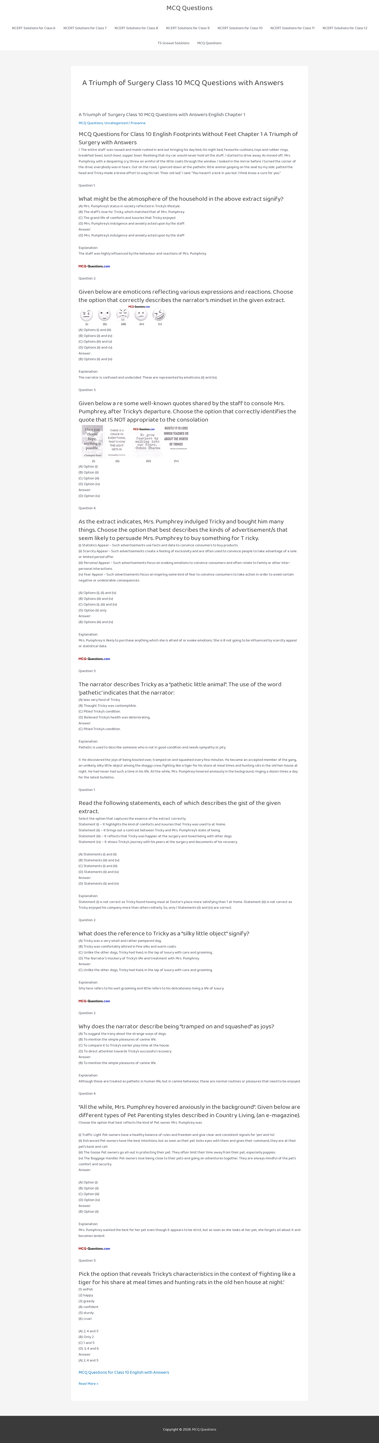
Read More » (88, 1384)
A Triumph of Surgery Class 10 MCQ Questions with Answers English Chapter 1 (162, 115)
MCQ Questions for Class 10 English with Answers (124, 1372)
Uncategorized (116, 123)
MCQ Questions (189, 8)
